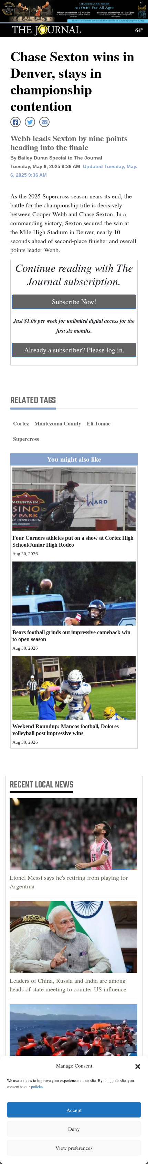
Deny (74, 1128)
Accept (74, 1109)
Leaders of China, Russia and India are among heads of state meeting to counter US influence (68, 984)
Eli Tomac (98, 423)
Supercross (26, 439)
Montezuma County (57, 423)
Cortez (21, 423)
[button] (137, 1065)
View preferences (74, 1147)
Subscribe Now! (74, 301)
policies (37, 1086)
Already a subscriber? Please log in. (74, 349)
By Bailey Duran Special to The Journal (56, 158)
